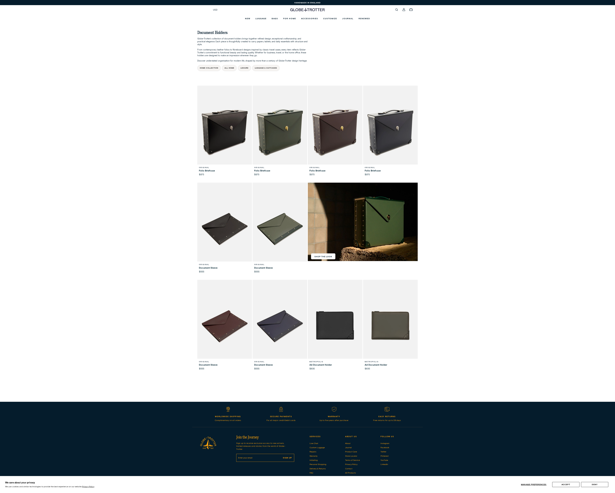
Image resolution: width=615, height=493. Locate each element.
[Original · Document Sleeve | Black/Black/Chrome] (224, 229)
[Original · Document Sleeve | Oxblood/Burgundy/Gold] (224, 326)
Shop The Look (323, 256)
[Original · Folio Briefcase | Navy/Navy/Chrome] (390, 132)
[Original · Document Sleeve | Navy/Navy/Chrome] (280, 326)
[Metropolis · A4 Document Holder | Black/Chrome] (335, 326)
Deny (595, 484)
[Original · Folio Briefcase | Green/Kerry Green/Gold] (280, 132)
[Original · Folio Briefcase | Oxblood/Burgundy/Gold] (335, 132)
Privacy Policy (88, 486)
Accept (566, 484)
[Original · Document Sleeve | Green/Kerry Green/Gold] (280, 229)
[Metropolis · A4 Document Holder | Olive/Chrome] (390, 326)
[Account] (404, 9)
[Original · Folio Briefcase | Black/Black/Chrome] (224, 132)
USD (215, 9)
